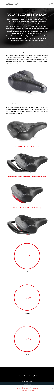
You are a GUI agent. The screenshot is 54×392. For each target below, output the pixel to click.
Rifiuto (26, 390)
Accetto (22, 390)
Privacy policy (31, 390)
